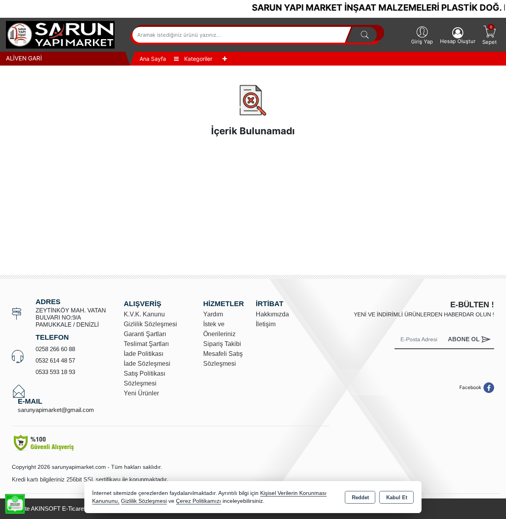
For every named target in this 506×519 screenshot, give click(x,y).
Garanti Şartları (145, 334)
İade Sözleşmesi (147, 363)
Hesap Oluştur (458, 41)
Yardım (213, 314)
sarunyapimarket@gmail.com (56, 409)
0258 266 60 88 (55, 349)
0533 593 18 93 (55, 372)
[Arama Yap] (365, 35)
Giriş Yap (422, 41)
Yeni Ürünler (141, 393)
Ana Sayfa (153, 58)
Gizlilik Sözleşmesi (150, 324)
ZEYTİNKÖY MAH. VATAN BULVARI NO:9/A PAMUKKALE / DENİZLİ (71, 317)
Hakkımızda (272, 314)
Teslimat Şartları (146, 343)
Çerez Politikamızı (198, 501)
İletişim (266, 324)
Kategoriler (197, 58)
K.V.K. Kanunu (144, 314)
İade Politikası (143, 353)
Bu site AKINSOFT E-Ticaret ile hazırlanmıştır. (71, 508)
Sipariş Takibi (222, 343)
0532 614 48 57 (55, 360)
